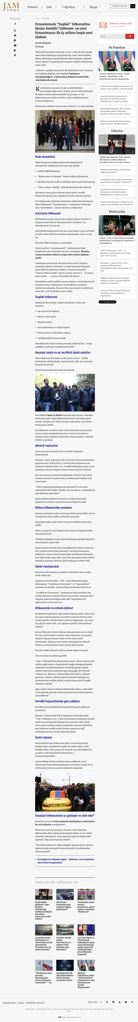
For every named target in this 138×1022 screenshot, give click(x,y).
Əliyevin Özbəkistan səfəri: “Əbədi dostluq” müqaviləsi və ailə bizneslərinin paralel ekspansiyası (86, 980)
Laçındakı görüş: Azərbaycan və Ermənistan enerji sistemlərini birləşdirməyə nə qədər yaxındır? (43, 944)
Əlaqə (21, 1003)
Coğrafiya (68, 7)
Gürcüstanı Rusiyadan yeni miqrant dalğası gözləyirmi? (63, 906)
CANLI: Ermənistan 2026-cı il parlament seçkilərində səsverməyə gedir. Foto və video (115, 253)
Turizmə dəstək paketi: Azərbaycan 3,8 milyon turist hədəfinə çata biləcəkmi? (63, 944)
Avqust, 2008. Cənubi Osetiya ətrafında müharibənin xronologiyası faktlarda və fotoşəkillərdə (117, 240)
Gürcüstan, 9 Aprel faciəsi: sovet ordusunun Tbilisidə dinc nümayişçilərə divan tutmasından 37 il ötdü (116, 267)
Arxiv (38, 19)
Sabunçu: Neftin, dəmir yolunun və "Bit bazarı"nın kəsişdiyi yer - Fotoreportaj (115, 293)
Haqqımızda (9, 1003)
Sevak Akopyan (43, 43)
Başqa (93, 7)
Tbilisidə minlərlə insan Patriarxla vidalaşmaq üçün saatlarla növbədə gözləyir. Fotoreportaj (115, 280)
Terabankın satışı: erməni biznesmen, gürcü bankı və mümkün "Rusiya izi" (86, 907)
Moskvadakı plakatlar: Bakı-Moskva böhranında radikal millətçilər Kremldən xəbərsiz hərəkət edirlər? (43, 910)
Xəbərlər (32, 7)
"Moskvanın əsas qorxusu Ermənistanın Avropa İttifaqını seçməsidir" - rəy (43, 978)
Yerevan (39, 46)
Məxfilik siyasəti (35, 1003)
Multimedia (117, 211)
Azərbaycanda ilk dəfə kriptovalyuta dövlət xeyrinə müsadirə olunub (65, 976)
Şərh (49, 7)
